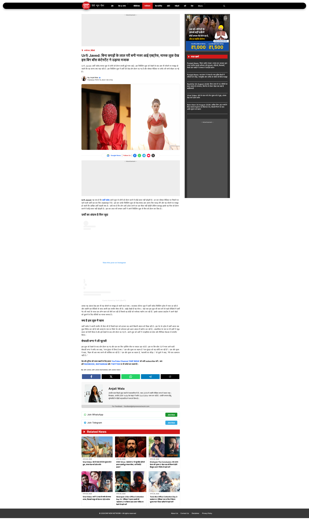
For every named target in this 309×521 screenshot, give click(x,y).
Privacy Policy (207, 513)
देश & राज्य (122, 6)
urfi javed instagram (100, 370)
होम (112, 6)
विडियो (93, 50)
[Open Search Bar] (224, 6)
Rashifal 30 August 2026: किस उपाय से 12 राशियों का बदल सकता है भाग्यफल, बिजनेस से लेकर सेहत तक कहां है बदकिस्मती (207, 86)
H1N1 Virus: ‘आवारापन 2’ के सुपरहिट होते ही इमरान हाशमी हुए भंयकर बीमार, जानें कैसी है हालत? (130, 464)
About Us (174, 513)
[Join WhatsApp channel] (139, 155)
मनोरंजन (147, 6)
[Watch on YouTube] (148, 155)
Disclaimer (196, 513)
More (200, 6)
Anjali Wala (94, 77)
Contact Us (184, 513)
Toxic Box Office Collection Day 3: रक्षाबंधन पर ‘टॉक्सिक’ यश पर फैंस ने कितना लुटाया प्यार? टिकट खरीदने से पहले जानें (164, 499)
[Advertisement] (125, 21)
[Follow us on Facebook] (135, 155)
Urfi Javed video (114, 370)
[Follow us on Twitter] (153, 155)
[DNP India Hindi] (93, 6)
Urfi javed (87, 370)
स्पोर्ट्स (177, 6)
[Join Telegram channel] (144, 155)
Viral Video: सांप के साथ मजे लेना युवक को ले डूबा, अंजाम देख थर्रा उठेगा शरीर (206, 96)
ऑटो (168, 6)
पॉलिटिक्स (136, 6)
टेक (192, 6)
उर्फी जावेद (105, 200)
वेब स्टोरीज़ (158, 6)
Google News (116, 155)
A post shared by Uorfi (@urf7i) (114, 300)
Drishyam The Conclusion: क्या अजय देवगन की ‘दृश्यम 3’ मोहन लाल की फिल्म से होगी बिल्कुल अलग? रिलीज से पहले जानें (164, 464)
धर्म (185, 6)
